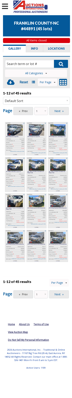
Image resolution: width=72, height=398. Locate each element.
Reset (24, 82)
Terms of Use (41, 324)
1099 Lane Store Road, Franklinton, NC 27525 (16, 186)
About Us (24, 324)
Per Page (45, 82)
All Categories (34, 73)
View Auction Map (18, 332)
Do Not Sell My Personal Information (28, 340)
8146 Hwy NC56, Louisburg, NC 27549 (17, 151)
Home (11, 324)
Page (7, 110)
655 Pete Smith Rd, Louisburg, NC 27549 (38, 224)
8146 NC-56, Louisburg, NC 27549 (61, 222)
